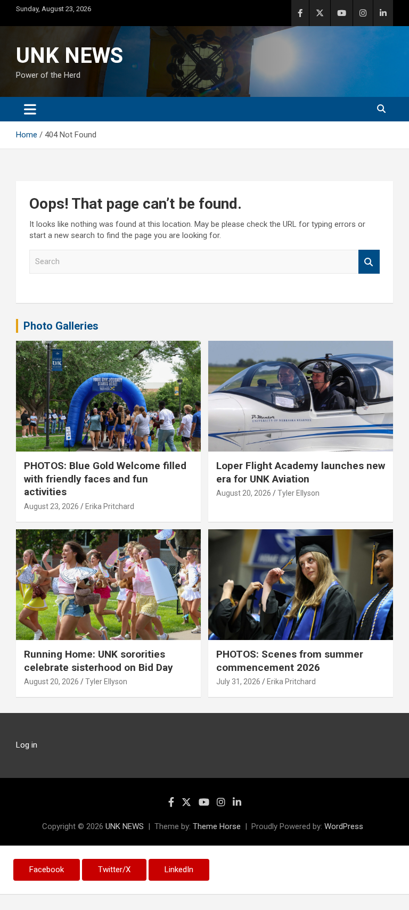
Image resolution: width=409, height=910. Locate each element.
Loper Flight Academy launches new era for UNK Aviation (300, 472)
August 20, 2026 (243, 493)
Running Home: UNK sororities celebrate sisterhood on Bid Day (98, 661)
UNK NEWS (69, 55)
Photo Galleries (61, 325)
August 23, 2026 (51, 506)
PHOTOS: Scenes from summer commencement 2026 (289, 661)
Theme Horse (217, 826)
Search (369, 262)
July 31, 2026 (238, 681)
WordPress (343, 826)
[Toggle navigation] (30, 109)
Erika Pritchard (109, 506)
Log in (26, 745)
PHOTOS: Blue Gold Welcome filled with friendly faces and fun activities (105, 479)
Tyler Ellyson (298, 493)
